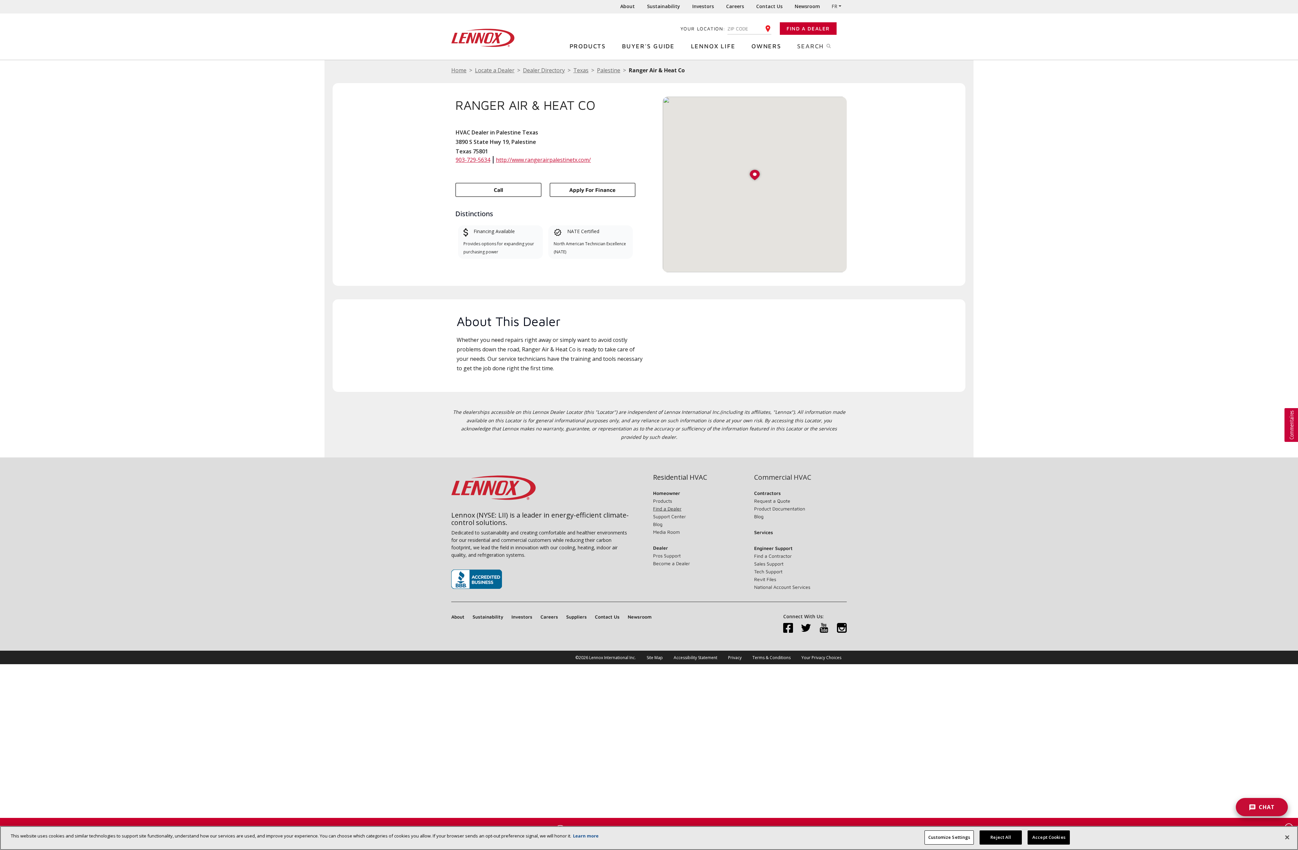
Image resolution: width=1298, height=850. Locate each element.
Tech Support (768, 571)
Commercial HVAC (782, 477)
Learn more (586, 836)
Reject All (1000, 837)
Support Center (669, 516)
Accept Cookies (1048, 837)
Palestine (608, 70)
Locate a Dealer (494, 70)
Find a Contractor (773, 556)
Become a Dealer (671, 563)
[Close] (1287, 837)
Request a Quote (772, 501)
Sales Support (769, 564)
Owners (766, 46)
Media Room (666, 532)
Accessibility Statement (695, 657)
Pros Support (667, 555)
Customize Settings (949, 837)
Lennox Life (713, 46)
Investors (703, 6)
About (627, 6)
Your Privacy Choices (821, 657)
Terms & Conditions (771, 657)
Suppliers (576, 617)
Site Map (655, 657)
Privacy (735, 657)
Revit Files (765, 579)
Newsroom (807, 6)
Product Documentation (779, 508)
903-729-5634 (473, 160)
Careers (735, 6)
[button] (754, 175)
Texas (580, 70)
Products (588, 46)
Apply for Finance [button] (592, 190)
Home (458, 70)
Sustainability (663, 6)
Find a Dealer (808, 28)
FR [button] (834, 6)
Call (498, 190)
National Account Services (782, 587)
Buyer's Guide (648, 46)
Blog (658, 524)
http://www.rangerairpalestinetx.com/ (543, 160)
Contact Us (769, 6)
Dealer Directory (544, 70)
